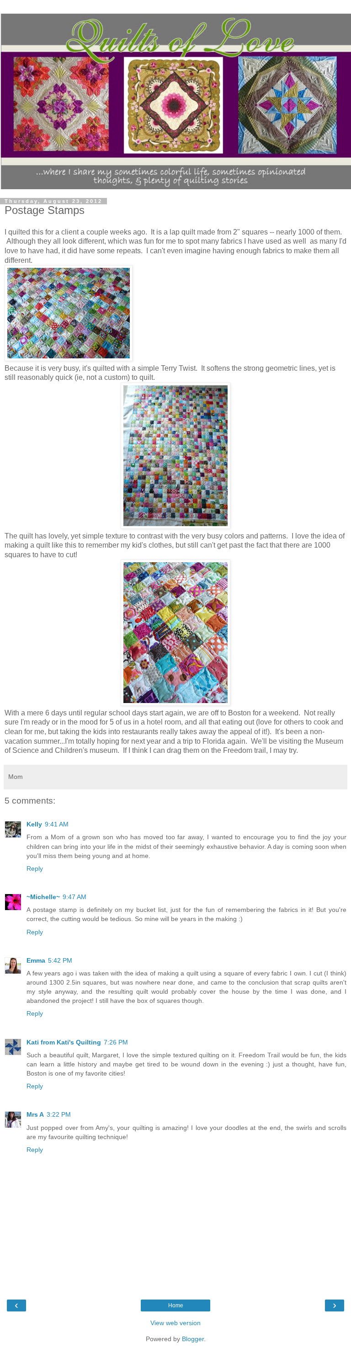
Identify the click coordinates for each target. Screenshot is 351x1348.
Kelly (34, 824)
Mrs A (35, 1114)
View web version (175, 1323)
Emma (36, 960)
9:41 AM (57, 824)
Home (175, 1305)
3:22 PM (59, 1114)
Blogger (193, 1339)
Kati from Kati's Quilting (64, 1042)
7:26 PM (116, 1042)
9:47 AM (74, 896)
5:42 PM (60, 960)
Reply (35, 868)
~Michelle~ (43, 896)
